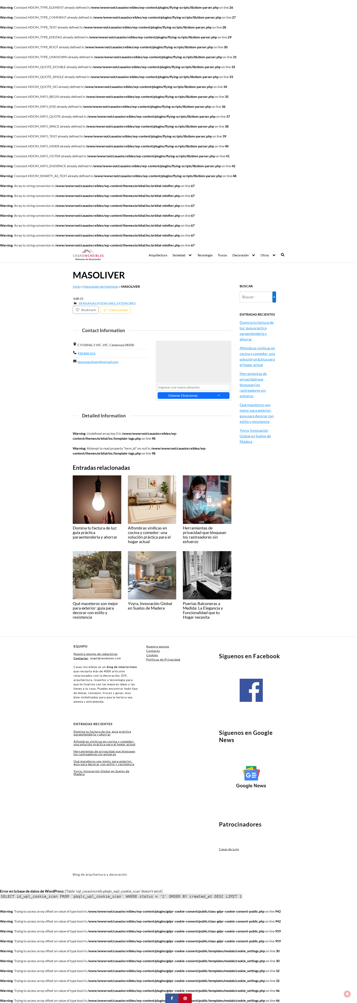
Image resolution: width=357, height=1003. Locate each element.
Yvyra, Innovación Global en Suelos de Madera (255, 436)
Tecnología (204, 255)
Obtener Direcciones (183, 395)
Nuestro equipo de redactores (96, 654)
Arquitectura (158, 255)
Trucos (222, 255)
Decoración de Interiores (100, 286)
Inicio (77, 286)
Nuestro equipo (157, 646)
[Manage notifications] (347, 994)
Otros (265, 255)
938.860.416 (86, 353)
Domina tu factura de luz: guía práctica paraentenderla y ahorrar (102, 733)
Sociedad (179, 255)
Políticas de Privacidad (163, 659)
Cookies (152, 655)
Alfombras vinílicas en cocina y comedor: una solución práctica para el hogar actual (105, 743)
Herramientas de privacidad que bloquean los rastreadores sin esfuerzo (253, 384)
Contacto (153, 650)
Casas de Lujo (229, 849)
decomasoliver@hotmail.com (97, 362)
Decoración (240, 255)
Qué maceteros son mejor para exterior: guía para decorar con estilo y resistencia (104, 762)
